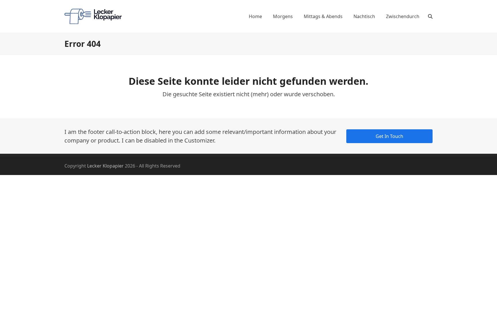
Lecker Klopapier (105, 166)
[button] (430, 16)
